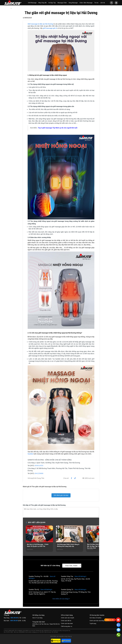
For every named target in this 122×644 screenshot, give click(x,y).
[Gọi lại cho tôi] (118, 635)
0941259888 (39, 473)
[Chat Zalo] (118, 625)
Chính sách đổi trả (66, 620)
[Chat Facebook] (118, 630)
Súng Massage (73, 2)
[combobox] (71, 566)
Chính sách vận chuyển (67, 618)
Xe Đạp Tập (52, 2)
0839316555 (39, 465)
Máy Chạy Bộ (42, 2)
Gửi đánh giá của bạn (61, 495)
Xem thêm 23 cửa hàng (60, 599)
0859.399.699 (14, 618)
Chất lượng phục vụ (66, 626)
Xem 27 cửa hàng (37, 618)
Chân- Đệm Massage (86, 2)
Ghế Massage (32, 2)
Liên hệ (102, 2)
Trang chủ (7, 8)
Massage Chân (62, 2)
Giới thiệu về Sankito (95, 618)
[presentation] (27, 541)
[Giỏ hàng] (116, 2)
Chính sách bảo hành (67, 623)
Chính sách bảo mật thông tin (98, 620)
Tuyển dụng (93, 623)
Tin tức (96, 2)
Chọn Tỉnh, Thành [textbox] (71, 565)
